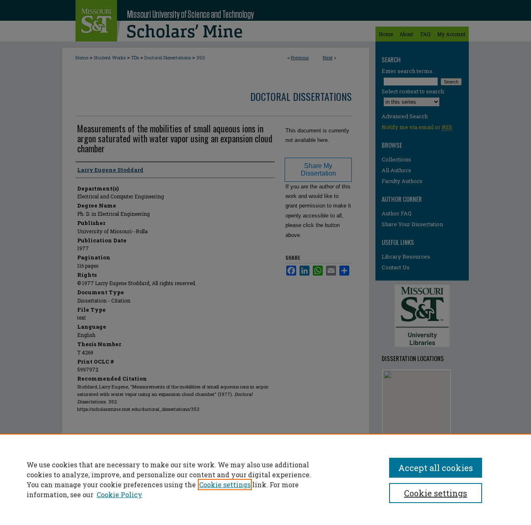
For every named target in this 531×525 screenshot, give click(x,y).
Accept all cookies (435, 467)
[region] (265, 479)
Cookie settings (225, 484)
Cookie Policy (119, 494)
